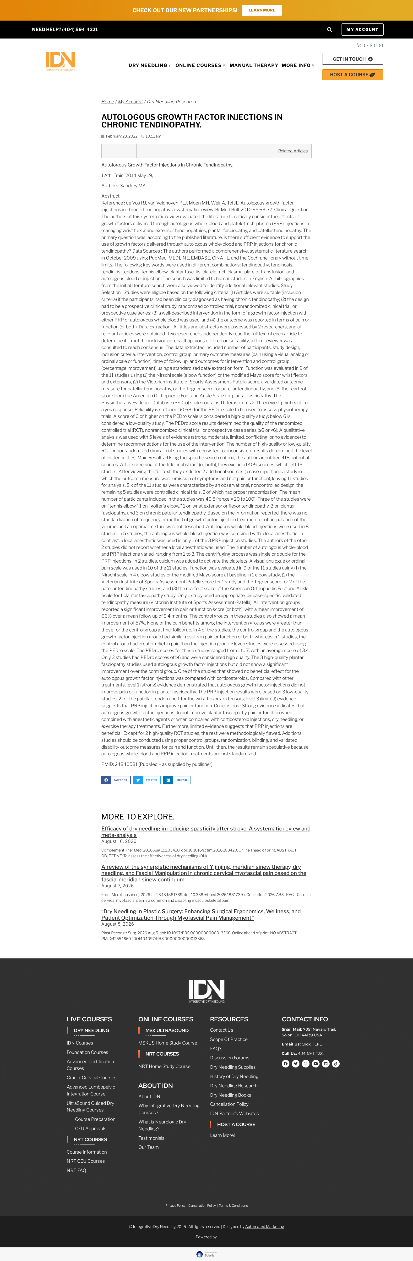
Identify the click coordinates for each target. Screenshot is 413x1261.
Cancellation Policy (202, 1205)
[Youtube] (316, 1063)
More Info (296, 65)
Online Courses (198, 65)
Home (107, 102)
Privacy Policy (175, 1205)
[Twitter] (295, 1063)
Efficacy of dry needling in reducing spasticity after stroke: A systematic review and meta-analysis (205, 831)
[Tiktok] (336, 1063)
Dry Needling (148, 65)
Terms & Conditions (233, 1205)
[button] (330, 30)
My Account (130, 102)
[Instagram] (306, 1063)
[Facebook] (285, 1063)
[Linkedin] (326, 1063)
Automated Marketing (264, 1226)
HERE (317, 1044)
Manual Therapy (254, 65)
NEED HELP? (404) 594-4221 (65, 29)
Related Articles (293, 150)
